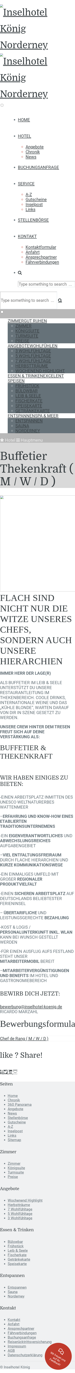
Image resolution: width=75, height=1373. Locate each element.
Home (24, 119)
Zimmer (27, 320)
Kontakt (27, 236)
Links (30, 209)
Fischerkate (28, 400)
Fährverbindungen (42, 262)
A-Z (29, 194)
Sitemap (14, 1140)
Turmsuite (26, 335)
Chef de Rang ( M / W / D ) (24, 1038)
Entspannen (33, 415)
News (31, 156)
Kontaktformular (41, 247)
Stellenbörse (33, 219)
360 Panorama (20, 1104)
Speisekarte (28, 405)
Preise (22, 340)
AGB (11, 1350)
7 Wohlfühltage (33, 360)
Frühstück (27, 385)
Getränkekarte (32, 410)
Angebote (35, 146)
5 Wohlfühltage (33, 355)
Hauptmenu (31, 440)
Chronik (33, 151)
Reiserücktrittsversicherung (30, 1342)
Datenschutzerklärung (25, 1355)
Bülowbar (26, 390)
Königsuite (27, 330)
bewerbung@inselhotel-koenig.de (31, 1006)
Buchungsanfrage (38, 167)
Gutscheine (36, 199)
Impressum (17, 1346)
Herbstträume (31, 365)
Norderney (27, 430)
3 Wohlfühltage (33, 350)
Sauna (22, 425)
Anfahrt (33, 252)
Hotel (24, 136)
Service (26, 183)
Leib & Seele (28, 395)
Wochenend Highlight (40, 370)
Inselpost (34, 204)
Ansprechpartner (41, 257)
